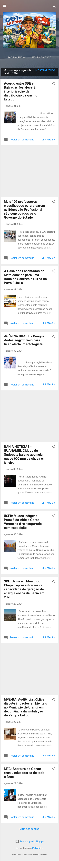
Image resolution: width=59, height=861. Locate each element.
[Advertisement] (29, 171)
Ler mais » (48, 139)
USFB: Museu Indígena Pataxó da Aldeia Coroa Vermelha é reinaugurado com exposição (23, 522)
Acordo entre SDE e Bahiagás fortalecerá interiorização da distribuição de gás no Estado (20, 91)
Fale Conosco (41, 57)
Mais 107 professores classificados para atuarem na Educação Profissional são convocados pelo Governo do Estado (24, 209)
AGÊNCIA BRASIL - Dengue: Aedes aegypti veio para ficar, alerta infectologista (24, 340)
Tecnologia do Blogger (31, 841)
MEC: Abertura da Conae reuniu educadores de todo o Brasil (24, 773)
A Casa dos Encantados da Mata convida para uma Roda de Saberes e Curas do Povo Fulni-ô (25, 277)
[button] (53, 84)
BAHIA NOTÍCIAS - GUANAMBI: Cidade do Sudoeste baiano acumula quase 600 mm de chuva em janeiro (25, 454)
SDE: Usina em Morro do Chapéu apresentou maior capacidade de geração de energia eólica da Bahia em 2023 (24, 589)
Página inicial (17, 57)
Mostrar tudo (45, 70)
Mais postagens (29, 829)
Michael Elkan (37, 848)
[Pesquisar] (54, 7)
